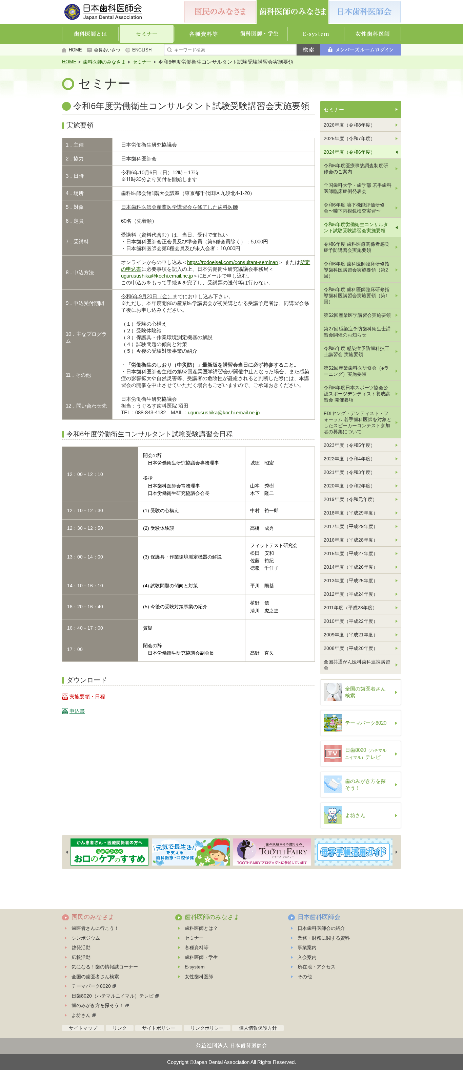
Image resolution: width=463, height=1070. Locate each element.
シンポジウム (86, 938)
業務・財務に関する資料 (324, 938)
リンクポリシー (207, 1028)
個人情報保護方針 (258, 1028)
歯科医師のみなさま (104, 62)
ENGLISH (142, 49)
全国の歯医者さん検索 (95, 976)
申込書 (77, 711)
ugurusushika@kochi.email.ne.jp (157, 276)
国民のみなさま (93, 917)
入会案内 (307, 957)
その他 (305, 976)
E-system (195, 966)
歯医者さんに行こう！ (95, 928)
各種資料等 (196, 947)
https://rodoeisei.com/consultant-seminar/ (232, 262)
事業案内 (307, 947)
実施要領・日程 (87, 696)
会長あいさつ (107, 49)
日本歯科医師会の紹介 (321, 928)
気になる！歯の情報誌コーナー (105, 966)
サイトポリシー (158, 1028)
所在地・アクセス (317, 966)
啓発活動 (81, 947)
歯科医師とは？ (201, 928)
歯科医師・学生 (201, 957)
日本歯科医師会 (319, 917)
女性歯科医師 (199, 976)
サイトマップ (83, 1028)
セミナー (142, 62)
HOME (75, 49)
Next (396, 852)
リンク (120, 1028)
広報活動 (81, 957)
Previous (67, 852)
